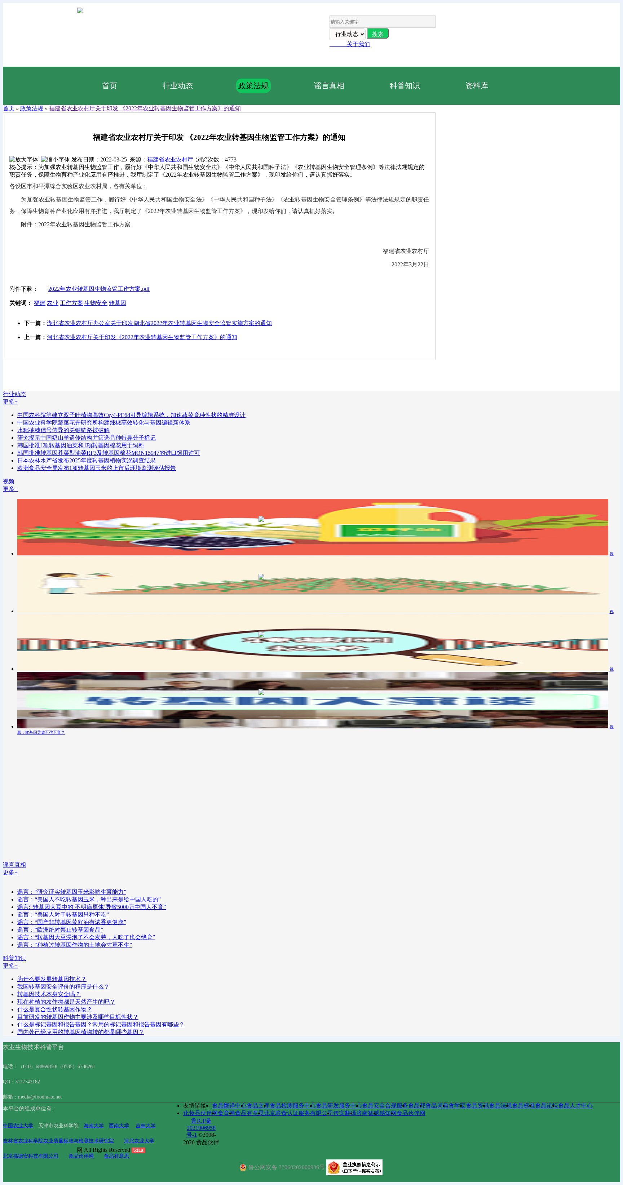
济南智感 (367, 1113)
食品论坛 (546, 1105)
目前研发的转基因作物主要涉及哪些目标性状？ (77, 1017)
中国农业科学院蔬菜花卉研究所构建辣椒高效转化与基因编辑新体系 (103, 423)
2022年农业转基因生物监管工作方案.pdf (99, 289)
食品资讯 (477, 1105)
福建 (39, 303)
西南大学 (119, 1125)
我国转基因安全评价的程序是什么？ (63, 987)
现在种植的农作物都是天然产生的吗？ (66, 1002)
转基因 (117, 303)
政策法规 (253, 85)
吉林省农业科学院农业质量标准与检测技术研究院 (58, 1141)
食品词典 (437, 1105)
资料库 (476, 85)
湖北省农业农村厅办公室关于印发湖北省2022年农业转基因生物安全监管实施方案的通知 (159, 323)
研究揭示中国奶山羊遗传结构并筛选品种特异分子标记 (86, 438)
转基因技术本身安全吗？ (49, 994)
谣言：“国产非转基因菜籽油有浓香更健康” (71, 922)
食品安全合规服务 (385, 1105)
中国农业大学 (18, 1125)
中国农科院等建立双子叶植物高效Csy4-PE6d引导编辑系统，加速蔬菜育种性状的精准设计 (131, 415)
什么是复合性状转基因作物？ (54, 1009)
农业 (52, 303)
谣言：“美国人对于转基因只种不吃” (63, 914)
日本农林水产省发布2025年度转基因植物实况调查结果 (86, 460)
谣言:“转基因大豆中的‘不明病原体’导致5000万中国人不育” (91, 907)
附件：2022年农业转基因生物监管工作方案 (70, 224)
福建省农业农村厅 (170, 159)
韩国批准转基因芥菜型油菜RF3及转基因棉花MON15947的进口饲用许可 (108, 453)
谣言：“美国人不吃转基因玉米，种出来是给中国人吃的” (89, 899)
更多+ (10, 402)
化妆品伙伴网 (200, 1113)
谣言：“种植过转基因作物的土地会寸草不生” (74, 945)
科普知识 (405, 85)
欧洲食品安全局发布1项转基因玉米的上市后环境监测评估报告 (96, 468)
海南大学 (94, 1125)
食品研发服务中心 (339, 1105)
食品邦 (416, 1105)
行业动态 (178, 85)
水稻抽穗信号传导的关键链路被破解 (63, 430)
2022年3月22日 (410, 264)
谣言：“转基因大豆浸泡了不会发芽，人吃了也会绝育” (86, 937)
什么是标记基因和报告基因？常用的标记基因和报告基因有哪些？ (101, 1024)
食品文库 (258, 1105)
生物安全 (95, 303)
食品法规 (500, 1105)
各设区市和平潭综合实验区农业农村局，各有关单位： (78, 186)
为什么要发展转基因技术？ (52, 979)
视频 (8, 481)
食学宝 (457, 1105)
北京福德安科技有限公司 (30, 1156)
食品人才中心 (575, 1105)
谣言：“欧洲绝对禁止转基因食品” (60, 930)
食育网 (226, 1113)
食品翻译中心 (229, 1105)
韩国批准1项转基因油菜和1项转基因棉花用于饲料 (80, 445)
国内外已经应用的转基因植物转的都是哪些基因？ (80, 1032)
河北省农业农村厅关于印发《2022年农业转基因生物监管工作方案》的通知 (142, 337)
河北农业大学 (139, 1141)
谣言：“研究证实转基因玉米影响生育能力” (71, 892)
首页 (109, 85)
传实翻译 (344, 1113)
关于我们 (350, 44)
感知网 (388, 1113)
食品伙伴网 (81, 1156)
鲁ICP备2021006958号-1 (201, 1128)
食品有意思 (116, 1156)
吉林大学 (146, 1125)
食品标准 (523, 1105)
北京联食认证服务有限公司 (298, 1113)
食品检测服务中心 (293, 1105)
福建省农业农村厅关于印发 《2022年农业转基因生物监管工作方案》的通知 (145, 108)
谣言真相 (329, 85)
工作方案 (71, 303)
